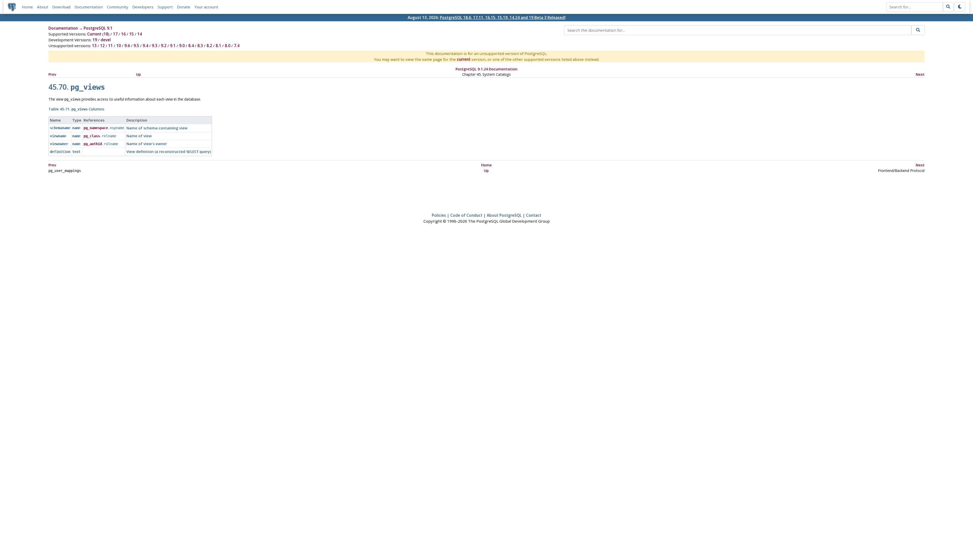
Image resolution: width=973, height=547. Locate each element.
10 (118, 45)
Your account (206, 6)
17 (115, 33)
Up (138, 74)
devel (106, 39)
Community (117, 6)
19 (94, 39)
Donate (183, 6)
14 (139, 33)
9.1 (173, 45)
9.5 (136, 45)
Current (94, 33)
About (42, 6)
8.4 (191, 45)
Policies (439, 215)
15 (131, 33)
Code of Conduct (466, 215)
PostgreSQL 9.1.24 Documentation (486, 69)
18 (106, 33)
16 (123, 33)
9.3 (154, 45)
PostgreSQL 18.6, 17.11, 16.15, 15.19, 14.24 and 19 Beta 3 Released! (503, 17)
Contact (533, 215)
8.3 (200, 45)
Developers (143, 6)
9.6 (127, 45)
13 (94, 45)
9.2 (163, 45)
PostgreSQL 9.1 (98, 28)
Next (920, 74)
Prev (52, 74)
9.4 (145, 45)
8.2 (209, 45)
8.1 (218, 45)
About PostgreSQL (504, 215)
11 (110, 45)
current (464, 59)
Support (165, 6)
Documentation (88, 6)
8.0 (227, 45)
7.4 (236, 45)
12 (102, 45)
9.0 (182, 45)
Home (27, 6)
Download (61, 6)
